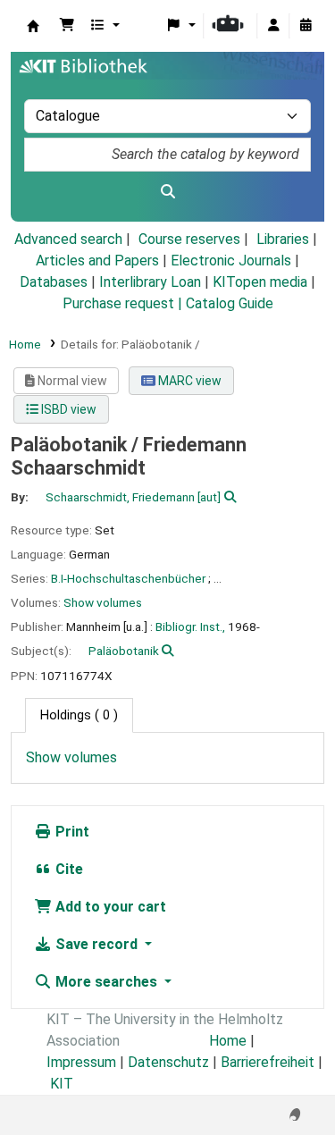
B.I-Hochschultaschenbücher (128, 578)
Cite (67, 869)
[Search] (167, 192)
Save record (96, 944)
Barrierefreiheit (267, 1062)
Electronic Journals (231, 260)
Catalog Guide (229, 303)
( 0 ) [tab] (79, 715)
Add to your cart (109, 906)
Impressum (81, 1062)
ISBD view (67, 409)
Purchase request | (124, 303)
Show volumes (102, 602)
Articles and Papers (97, 260)
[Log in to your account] (273, 26)
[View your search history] (305, 26)
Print (70, 831)
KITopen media (260, 281)
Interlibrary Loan (150, 281)
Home (25, 344)
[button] (67, 26)
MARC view (188, 381)
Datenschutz (168, 1062)
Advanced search (68, 239)
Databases (54, 281)
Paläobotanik (123, 650)
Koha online (33, 26)
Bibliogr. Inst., (190, 626)
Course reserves (189, 239)
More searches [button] (106, 981)
